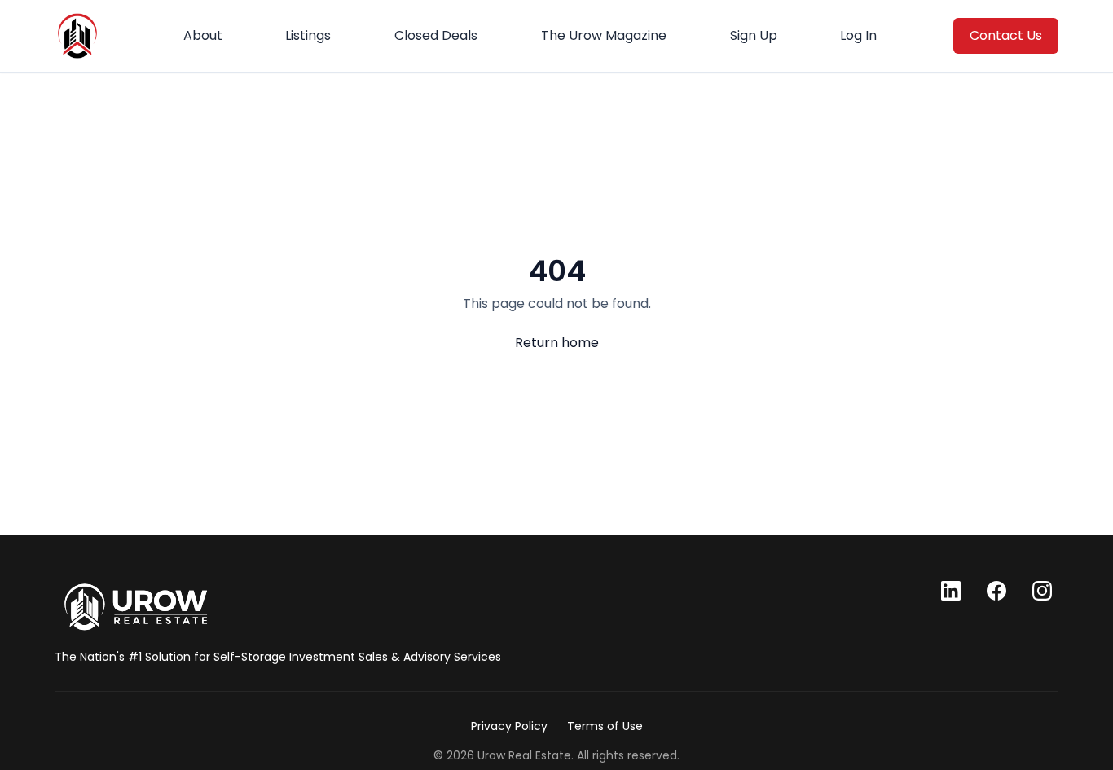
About (202, 35)
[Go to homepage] (136, 607)
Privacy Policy (509, 726)
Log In (858, 35)
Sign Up (753, 35)
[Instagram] (1042, 590)
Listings (308, 35)
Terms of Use (605, 726)
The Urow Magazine (603, 35)
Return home (557, 342)
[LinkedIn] (951, 590)
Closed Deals (435, 35)
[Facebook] (996, 590)
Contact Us (1006, 35)
